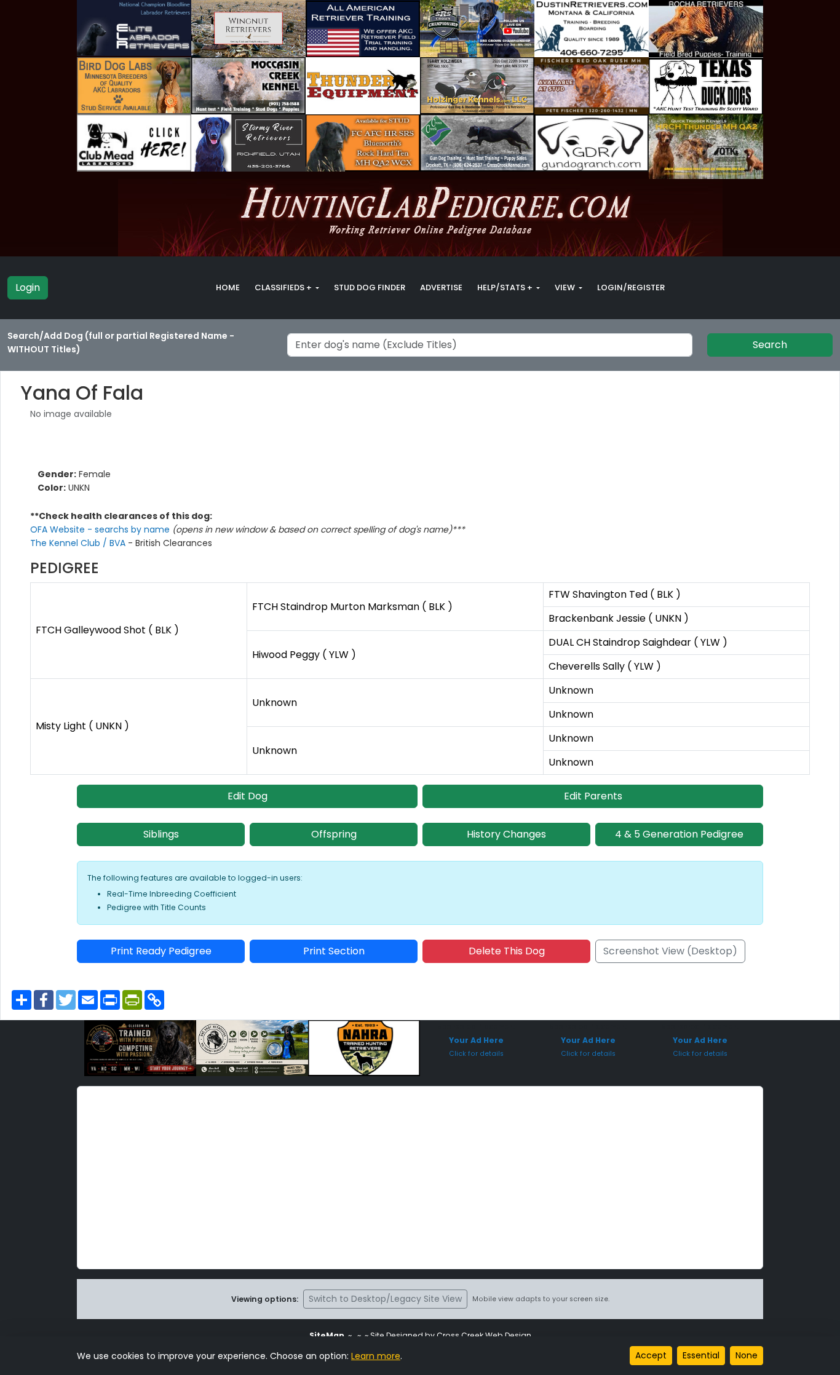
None (746, 1355)
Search (770, 345)
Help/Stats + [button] (505, 287)
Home (228, 287)
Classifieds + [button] (284, 287)
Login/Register (631, 287)
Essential (701, 1355)
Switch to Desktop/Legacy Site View (385, 1299)
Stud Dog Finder (369, 287)
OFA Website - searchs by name (101, 529)
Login (27, 287)
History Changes (506, 834)
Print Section (334, 951)
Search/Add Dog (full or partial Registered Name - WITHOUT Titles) (120, 342)
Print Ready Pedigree (161, 951)
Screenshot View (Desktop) (670, 951)
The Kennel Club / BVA (79, 543)
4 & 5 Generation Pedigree (679, 834)
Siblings (161, 834)
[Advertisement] (420, 1178)
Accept (651, 1355)
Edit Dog (247, 796)
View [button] (566, 287)
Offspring (334, 834)
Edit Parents (593, 796)
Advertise (441, 287)
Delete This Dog (507, 951)
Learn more (375, 1356)
